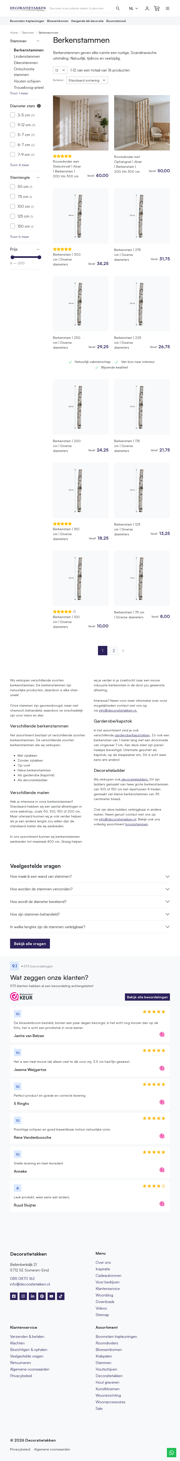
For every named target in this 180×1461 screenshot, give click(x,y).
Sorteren (58, 80)
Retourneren (20, 1362)
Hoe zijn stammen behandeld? (35, 914)
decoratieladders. (134, 779)
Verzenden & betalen (27, 1336)
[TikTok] (60, 1296)
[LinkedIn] (32, 1296)
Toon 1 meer (19, 93)
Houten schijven (27, 81)
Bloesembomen (57, 21)
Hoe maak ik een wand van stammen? (41, 876)
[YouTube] (51, 1296)
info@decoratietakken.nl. (118, 710)
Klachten (17, 1343)
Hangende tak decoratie (87, 21)
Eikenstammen (26, 62)
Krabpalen (104, 1356)
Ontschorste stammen (24, 72)
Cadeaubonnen (108, 1275)
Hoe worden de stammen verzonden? (41, 889)
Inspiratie (103, 1269)
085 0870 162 (22, 1278)
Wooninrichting (108, 1395)
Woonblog (104, 1295)
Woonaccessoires (110, 1402)
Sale (99, 1408)
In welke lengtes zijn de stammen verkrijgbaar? (47, 926)
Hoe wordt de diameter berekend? (38, 901)
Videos (101, 1308)
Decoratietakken (109, 1375)
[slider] (12, 257)
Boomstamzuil (116, 21)
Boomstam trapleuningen (27, 21)
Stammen (28, 32)
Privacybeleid (21, 1375)
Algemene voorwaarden (29, 1369)
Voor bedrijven (108, 1282)
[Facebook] (14, 1296)
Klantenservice (108, 1288)
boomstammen (136, 824)
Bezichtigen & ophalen (28, 1349)
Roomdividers (107, 1343)
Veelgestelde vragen (26, 1356)
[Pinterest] (42, 1296)
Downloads (105, 1301)
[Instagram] (23, 1296)
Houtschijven (106, 1369)
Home (14, 32)
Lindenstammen (27, 56)
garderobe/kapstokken (132, 735)
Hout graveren (107, 1382)
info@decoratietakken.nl (117, 819)
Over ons (103, 1262)
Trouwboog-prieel (29, 87)
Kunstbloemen (108, 1388)
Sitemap (102, 1314)
